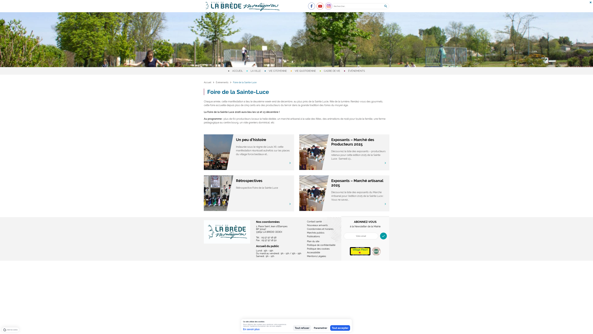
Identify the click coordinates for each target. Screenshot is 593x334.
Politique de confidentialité (321, 245)
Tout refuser (302, 328)
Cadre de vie (332, 70)
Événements (356, 70)
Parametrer (320, 328)
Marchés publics (315, 232)
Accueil (237, 70)
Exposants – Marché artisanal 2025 (357, 182)
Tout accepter (340, 328)
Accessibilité (313, 252)
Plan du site (313, 241)
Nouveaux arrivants (317, 225)
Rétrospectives (249, 180)
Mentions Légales (316, 256)
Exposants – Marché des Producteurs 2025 (352, 141)
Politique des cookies (318, 248)
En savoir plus (251, 329)
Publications (313, 236)
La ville (256, 70)
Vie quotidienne (305, 70)
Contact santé (314, 221)
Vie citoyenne (278, 70)
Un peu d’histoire (251, 139)
